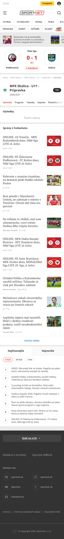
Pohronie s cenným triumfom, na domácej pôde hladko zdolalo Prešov (23, 180)
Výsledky (7, 102)
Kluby (5, 78)
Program (19, 102)
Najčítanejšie (16, 351)
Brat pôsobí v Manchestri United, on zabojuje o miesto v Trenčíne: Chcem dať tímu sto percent (22, 201)
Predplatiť (47, 3)
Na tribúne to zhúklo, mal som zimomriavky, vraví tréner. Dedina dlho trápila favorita (22, 223)
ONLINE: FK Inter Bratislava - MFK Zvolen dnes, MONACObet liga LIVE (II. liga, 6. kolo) (22, 262)
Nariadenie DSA (52, 511)
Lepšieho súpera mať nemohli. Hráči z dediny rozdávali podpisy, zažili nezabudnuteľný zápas (22, 323)
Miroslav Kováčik (10, 230)
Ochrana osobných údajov (28, 511)
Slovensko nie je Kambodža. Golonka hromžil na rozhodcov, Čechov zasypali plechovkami (29, 39)
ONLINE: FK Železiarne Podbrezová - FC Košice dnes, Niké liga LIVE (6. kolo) (21, 160)
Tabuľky (30, 102)
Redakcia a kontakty (14, 454)
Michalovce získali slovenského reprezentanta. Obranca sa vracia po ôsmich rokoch (22, 301)
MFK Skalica (16, 78)
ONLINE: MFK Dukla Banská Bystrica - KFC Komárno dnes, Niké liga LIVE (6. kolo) (21, 242)
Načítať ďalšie (32, 340)
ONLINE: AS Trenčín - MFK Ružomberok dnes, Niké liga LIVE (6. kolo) (20, 141)
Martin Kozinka (9, 289)
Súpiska (41, 102)
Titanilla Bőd (8, 332)
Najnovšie (48, 351)
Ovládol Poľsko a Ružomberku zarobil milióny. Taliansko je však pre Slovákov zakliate (22, 282)
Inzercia (6, 511)
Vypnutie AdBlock (42, 454)
